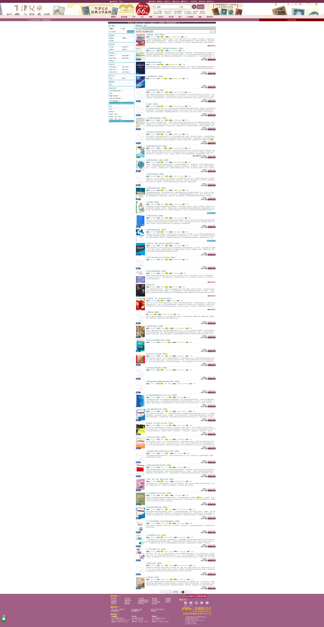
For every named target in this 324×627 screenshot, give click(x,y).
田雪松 (162, 425)
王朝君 (170, 551)
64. (157, 354)
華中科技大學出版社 (179, 106)
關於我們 (113, 598)
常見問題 (154, 600)
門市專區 (127, 598)
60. (159, 298)
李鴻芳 (167, 579)
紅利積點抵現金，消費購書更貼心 (40, 20)
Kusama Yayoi (168, 11)
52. (156, 188)
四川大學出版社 (182, 537)
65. (157, 368)
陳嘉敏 (162, 495)
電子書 (171, 17)
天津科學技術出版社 (175, 37)
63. (159, 340)
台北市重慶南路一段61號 (158, 618)
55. (156, 230)
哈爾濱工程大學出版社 (183, 383)
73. (160, 479)
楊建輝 (170, 537)
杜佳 (170, 411)
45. (155, 90)
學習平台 (211, 1)
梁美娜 (162, 523)
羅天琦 (166, 537)
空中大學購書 (156, 602)
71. (163, 451)
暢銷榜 (113, 17)
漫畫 (199, 17)
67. (162, 395)
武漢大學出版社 (178, 245)
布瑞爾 (162, 287)
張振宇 (162, 204)
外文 (142, 17)
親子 (180, 17)
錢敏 (162, 342)
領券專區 (194, 1)
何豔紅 (162, 245)
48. (159, 132)
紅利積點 (168, 598)
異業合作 (113, 603)
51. (155, 174)
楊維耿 (169, 383)
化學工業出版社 (178, 204)
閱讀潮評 (127, 603)
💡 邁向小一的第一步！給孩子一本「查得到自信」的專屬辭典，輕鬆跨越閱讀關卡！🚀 (124, 23)
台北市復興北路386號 (117, 618)
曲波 (170, 370)
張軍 (166, 162)
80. (153, 577)
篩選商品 (130, 31)
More (121, 103)
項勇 (162, 78)
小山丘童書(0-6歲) (136, 609)
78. (156, 549)
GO (194, 7)
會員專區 (153, 1)
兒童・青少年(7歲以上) (158, 609)
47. (157, 118)
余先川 (162, 273)
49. (157, 146)
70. (156, 437)
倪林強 (162, 328)
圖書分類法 (128, 600)
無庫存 (202, 59)
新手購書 (168, 600)
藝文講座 (202, 1)
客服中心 (185, 1)
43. (154, 62)
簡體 (150, 17)
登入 (121, 1)
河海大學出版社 (182, 579)
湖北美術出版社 (181, 425)
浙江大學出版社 (174, 50)
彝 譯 (163, 300)
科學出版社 (176, 273)
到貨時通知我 (212, 213)
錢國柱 (167, 481)
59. (150, 285)
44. (155, 76)
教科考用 (210, 17)
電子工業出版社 (179, 453)
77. (156, 535)
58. (156, 271)
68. (157, 409)
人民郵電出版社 (178, 120)
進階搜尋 (200, 7)
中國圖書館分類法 (143, 600)
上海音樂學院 (178, 495)
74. (159, 493)
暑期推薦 (202, 11)
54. (155, 216)
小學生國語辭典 (178, 11)
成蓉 (166, 190)
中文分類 (113, 600)
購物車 (161, 1)
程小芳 (166, 106)
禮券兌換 (154, 598)
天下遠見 (176, 287)
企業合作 (168, 602)
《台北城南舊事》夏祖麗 (189, 13)
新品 (124, 17)
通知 (168, 1)
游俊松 (162, 356)
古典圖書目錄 (135, 611)
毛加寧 (166, 551)
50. (157, 160)
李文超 (151, 314)
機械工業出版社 (174, 64)
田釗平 (162, 92)
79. (154, 563)
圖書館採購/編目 (143, 602)
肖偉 (166, 523)
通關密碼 (113, 602)
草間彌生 (159, 11)
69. (160, 423)
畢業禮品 (153, 611)
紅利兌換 (177, 1)
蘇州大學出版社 (181, 342)
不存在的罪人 (167, 13)
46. (152, 104)
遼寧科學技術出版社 (179, 162)
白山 (162, 148)
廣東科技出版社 (178, 134)
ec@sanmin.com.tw (122, 621)
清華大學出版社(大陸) (183, 411)
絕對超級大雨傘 (158, 13)
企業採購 (114, 1)
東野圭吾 (195, 11)
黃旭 (165, 342)
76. (163, 521)
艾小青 (162, 453)
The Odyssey (187, 11)
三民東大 (160, 17)
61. (153, 312)
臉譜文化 (174, 300)
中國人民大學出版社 (179, 92)
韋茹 (166, 134)
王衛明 (162, 565)
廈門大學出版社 (178, 259)
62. (155, 326)
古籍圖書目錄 (115, 611)
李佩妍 (162, 579)
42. (165, 48)
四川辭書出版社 (181, 356)
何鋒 (166, 397)
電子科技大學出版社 (167, 314)
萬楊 (166, 425)
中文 (133, 17)
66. (163, 381)
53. (153, 202)
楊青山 (162, 259)
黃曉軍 (170, 565)
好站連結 (154, 603)
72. (159, 465)
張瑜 (165, 383)
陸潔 (170, 356)
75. (157, 507)
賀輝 (162, 467)
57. (161, 257)
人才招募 (141, 598)
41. (155, 35)
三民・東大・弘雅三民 (117, 609)
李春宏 (162, 397)
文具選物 (190, 17)
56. (163, 243)
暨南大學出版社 (181, 523)
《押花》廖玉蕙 (177, 13)
